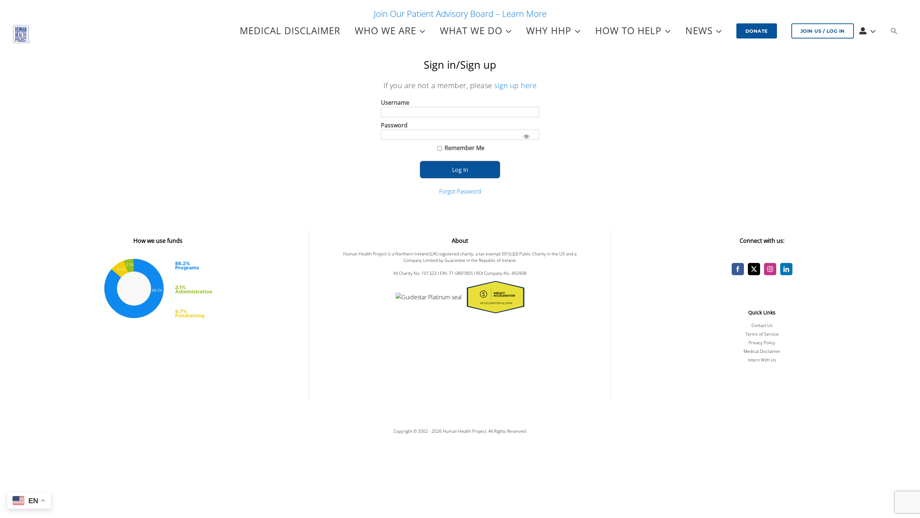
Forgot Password (460, 191)
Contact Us (762, 325)
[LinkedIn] (786, 269)
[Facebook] (738, 269)
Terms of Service (762, 334)
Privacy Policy (762, 343)
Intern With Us (762, 360)
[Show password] (526, 136)
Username (395, 102)
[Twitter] (754, 269)
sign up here (515, 85)
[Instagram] (770, 269)
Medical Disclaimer (762, 351)
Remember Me (463, 148)
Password (394, 125)
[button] (894, 31)
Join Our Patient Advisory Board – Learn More (460, 13)
